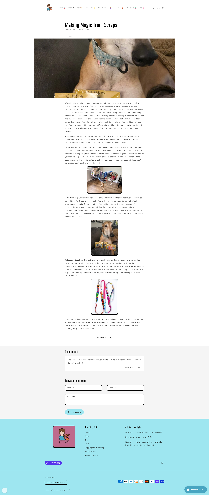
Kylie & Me (53, 490)
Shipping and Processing (94, 448)
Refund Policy (90, 451)
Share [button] (69, 36)
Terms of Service (91, 455)
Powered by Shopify (63, 490)
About (87, 436)
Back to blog (106, 337)
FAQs (87, 444)
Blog (86, 440)
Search (87, 432)
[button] (76, 8)
